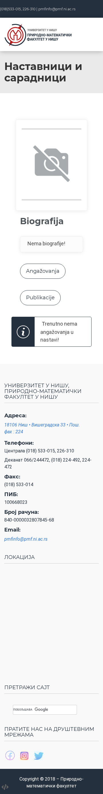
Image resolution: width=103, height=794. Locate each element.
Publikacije (40, 297)
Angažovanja (43, 271)
